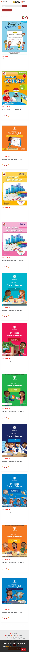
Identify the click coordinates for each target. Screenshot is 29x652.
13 (24, 625)
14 (27, 625)
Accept (23, 649)
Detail (5, 65)
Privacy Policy (9, 646)
